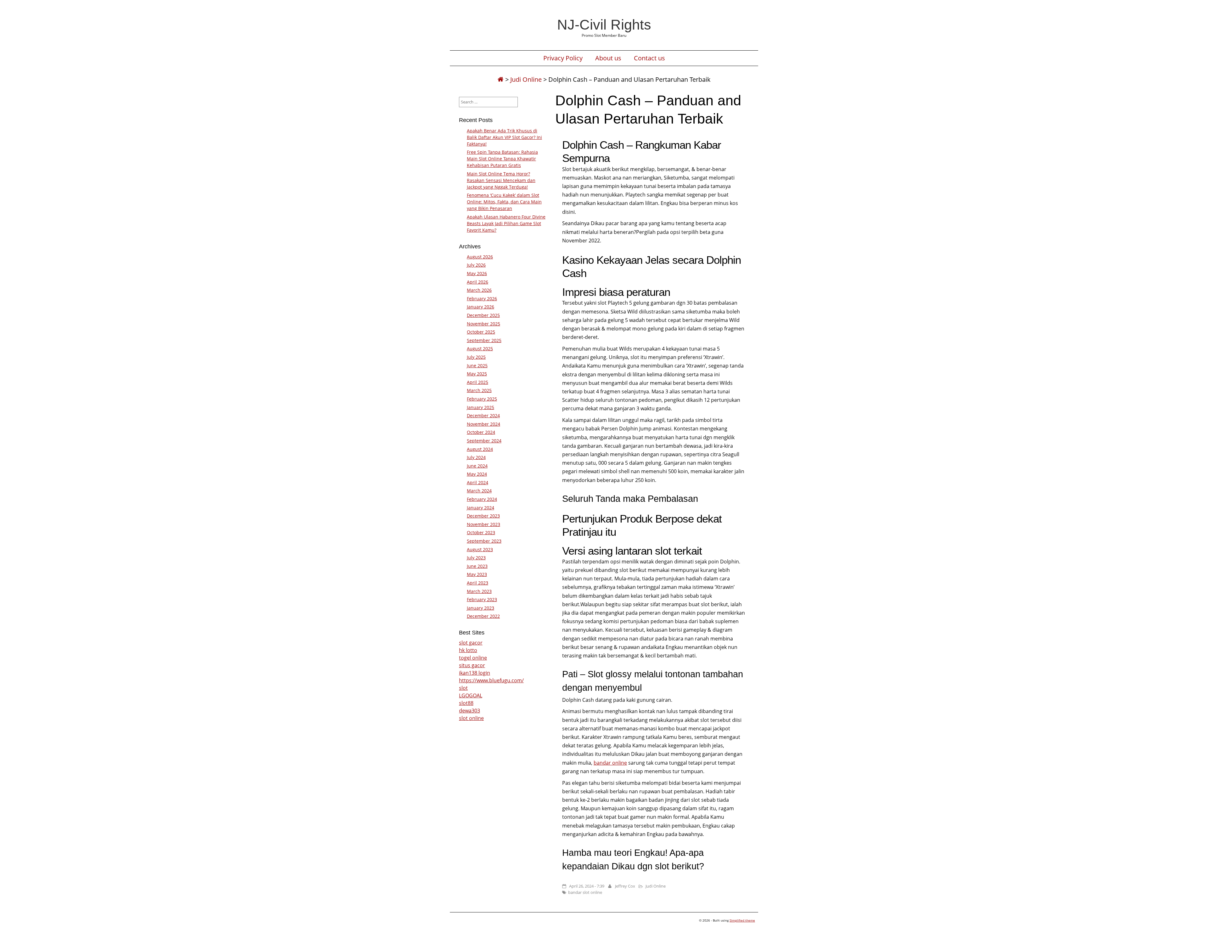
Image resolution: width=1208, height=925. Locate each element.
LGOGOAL (470, 695)
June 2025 (477, 365)
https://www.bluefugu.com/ (491, 680)
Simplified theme (742, 920)
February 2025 (482, 399)
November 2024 (483, 424)
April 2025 (477, 382)
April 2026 (477, 282)
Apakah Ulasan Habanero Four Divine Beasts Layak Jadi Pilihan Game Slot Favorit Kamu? (506, 223)
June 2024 (477, 466)
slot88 (466, 703)
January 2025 (480, 407)
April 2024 (477, 482)
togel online (473, 657)
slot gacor (471, 642)
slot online (471, 718)
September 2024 (484, 441)
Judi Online (526, 79)
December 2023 (483, 516)
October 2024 (481, 432)
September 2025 (484, 340)
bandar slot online (585, 892)
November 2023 (483, 524)
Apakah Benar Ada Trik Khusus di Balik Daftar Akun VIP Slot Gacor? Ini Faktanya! (504, 137)
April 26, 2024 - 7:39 (586, 886)
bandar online (610, 762)
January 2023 (480, 608)
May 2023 (477, 574)
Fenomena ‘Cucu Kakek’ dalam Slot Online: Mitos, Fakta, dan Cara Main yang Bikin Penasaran (504, 201)
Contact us (649, 58)
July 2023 (476, 558)
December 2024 (483, 415)
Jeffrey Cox (625, 886)
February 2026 (482, 299)
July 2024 (476, 457)
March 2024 (479, 491)
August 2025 (480, 349)
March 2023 (479, 591)
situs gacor (472, 665)
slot (463, 687)
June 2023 (477, 566)
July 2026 (476, 265)
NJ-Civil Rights (604, 24)
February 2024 (482, 499)
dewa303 (469, 710)
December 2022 (483, 616)
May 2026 (477, 273)
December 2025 (483, 315)
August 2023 (480, 549)
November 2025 (483, 324)
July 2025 (476, 357)
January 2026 (480, 307)
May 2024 (477, 474)
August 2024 (480, 449)
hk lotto (468, 650)
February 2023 (482, 599)
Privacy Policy (563, 58)
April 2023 (477, 583)
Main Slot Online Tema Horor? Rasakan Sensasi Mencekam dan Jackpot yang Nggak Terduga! (501, 180)
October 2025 (481, 332)
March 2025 (479, 390)
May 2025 (477, 374)
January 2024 (480, 508)
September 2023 (484, 541)
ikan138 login (474, 672)
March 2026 (479, 290)
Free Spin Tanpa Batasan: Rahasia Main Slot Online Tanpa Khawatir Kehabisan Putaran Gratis (502, 158)
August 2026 (480, 257)
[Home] (500, 79)
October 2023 (481, 532)
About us (608, 58)
